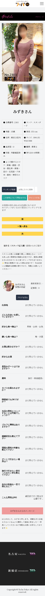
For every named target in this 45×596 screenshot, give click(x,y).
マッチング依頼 (9, 189)
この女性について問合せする (14, 198)
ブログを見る (22, 297)
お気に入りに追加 (26, 189)
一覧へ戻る (23, 226)
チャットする (34, 198)
